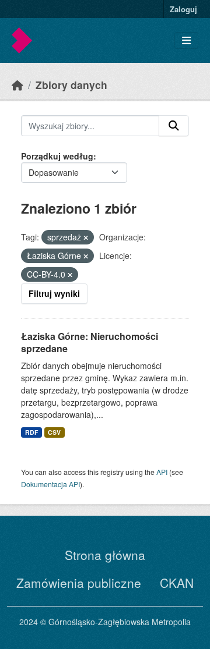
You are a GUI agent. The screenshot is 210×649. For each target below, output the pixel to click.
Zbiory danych (71, 84)
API (161, 472)
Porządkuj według (57, 156)
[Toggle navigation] (186, 40)
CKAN (177, 582)
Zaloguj (183, 9)
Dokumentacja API (50, 484)
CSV (54, 432)
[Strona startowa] (17, 84)
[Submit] (174, 125)
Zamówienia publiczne (78, 582)
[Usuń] (85, 237)
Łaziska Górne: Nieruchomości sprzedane (89, 342)
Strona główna (105, 554)
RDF (31, 432)
